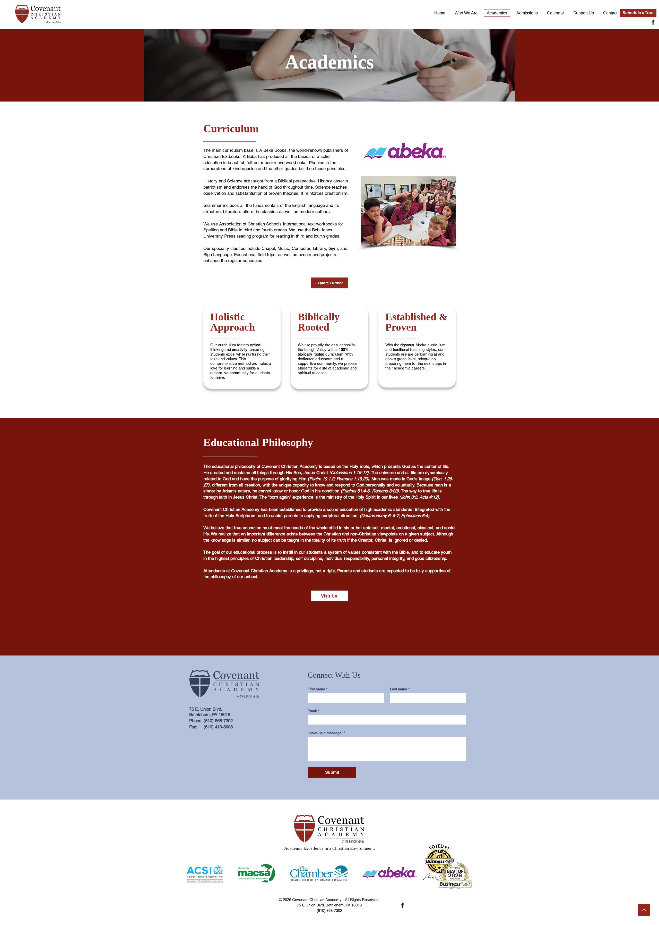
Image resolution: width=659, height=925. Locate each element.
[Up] (644, 910)
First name (317, 689)
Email (313, 711)
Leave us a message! (326, 733)
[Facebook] (653, 22)
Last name (400, 689)
